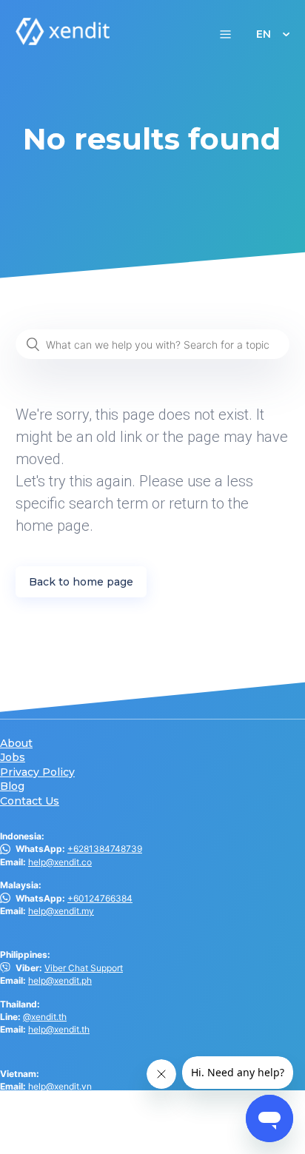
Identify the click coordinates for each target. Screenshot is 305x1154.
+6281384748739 (104, 848)
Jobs (12, 757)
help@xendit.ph (60, 980)
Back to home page (81, 581)
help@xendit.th (59, 1029)
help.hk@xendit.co (66, 1122)
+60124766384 (100, 898)
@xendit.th (45, 1016)
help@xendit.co (60, 862)
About (16, 743)
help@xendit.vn (60, 1086)
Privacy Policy (37, 772)
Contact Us (29, 801)
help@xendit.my (61, 910)
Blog (12, 786)
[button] (225, 34)
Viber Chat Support (83, 967)
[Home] (63, 41)
